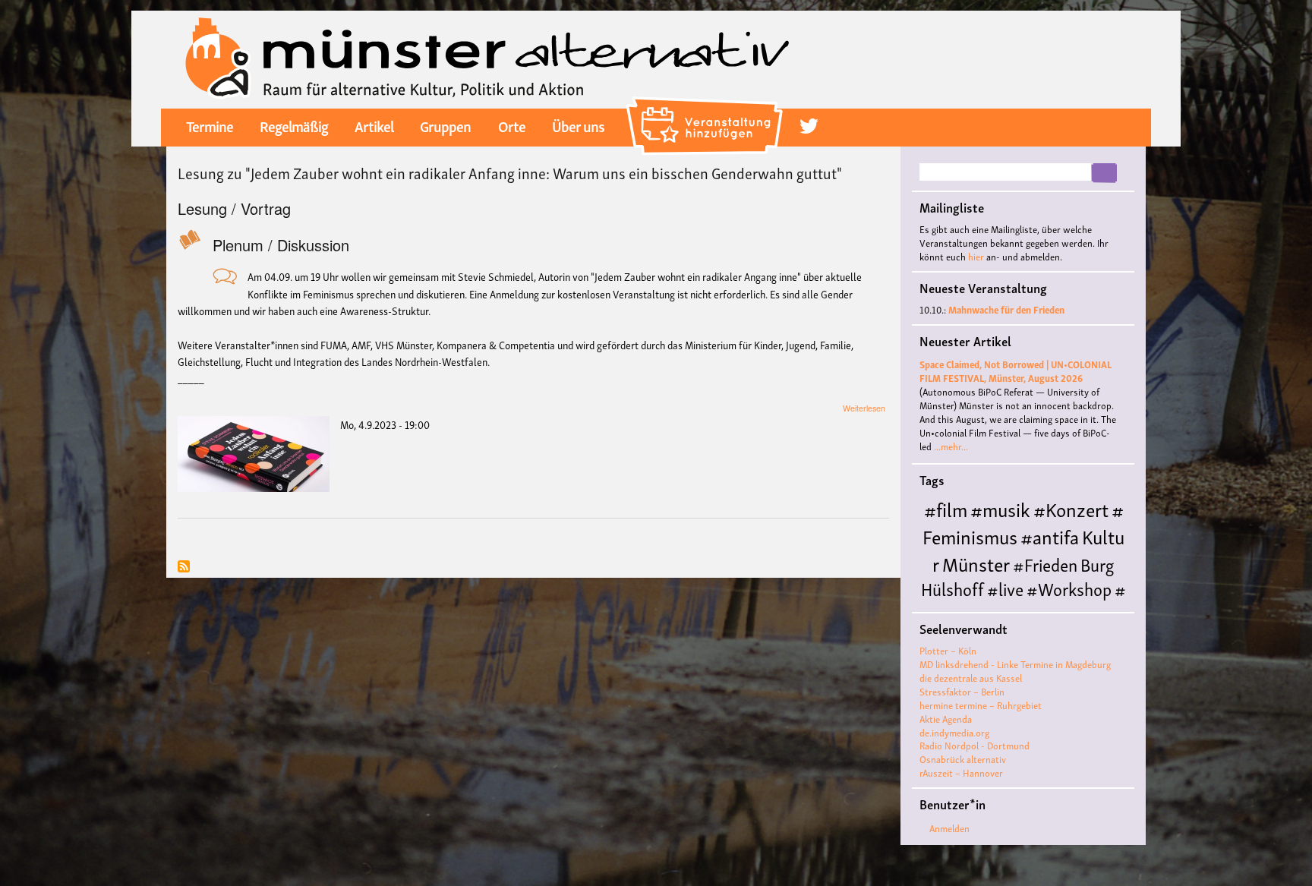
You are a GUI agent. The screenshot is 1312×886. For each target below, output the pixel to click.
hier (976, 256)
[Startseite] (487, 57)
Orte (511, 125)
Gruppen (445, 125)
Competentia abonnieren (184, 567)
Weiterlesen (864, 408)
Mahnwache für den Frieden (1006, 309)
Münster (976, 563)
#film (945, 508)
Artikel (374, 125)
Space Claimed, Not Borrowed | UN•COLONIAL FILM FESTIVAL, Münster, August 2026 (1015, 371)
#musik (1000, 508)
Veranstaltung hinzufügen (706, 102)
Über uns (578, 125)
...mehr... (951, 446)
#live (1005, 588)
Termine (209, 125)
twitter (809, 126)
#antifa (1049, 535)
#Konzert (1071, 508)
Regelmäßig (294, 125)
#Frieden (1045, 564)
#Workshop (1069, 588)
